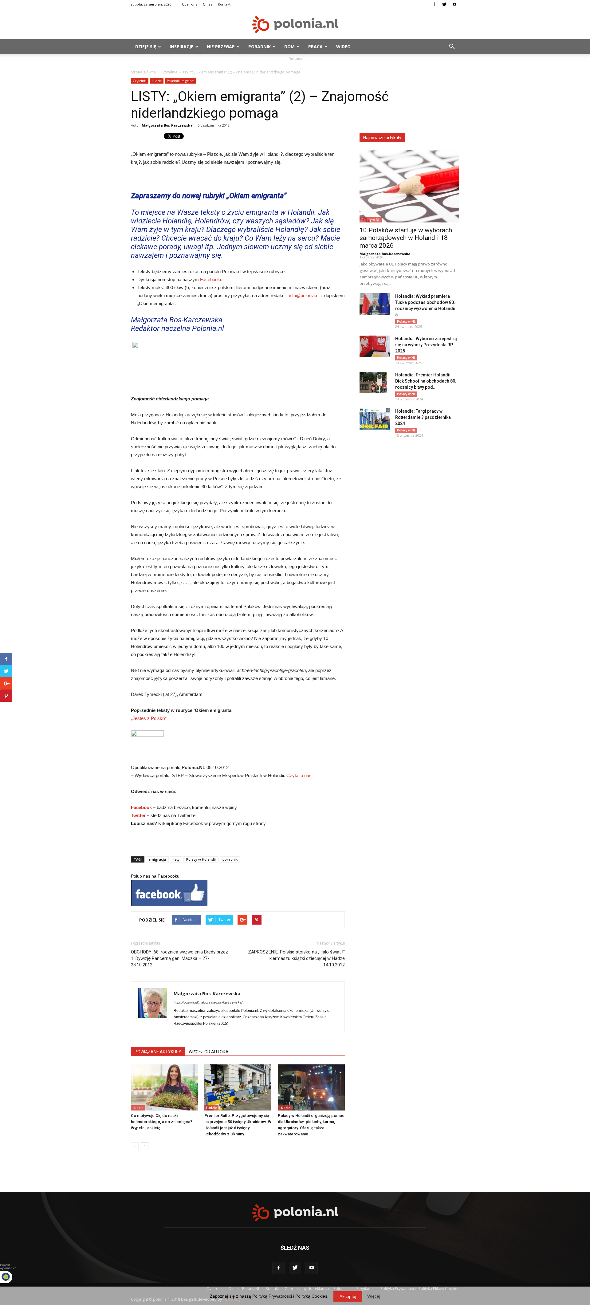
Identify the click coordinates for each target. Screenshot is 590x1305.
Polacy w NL (370, 220)
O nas (207, 4)
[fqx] (11, 1277)
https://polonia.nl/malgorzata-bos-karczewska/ (208, 1002)
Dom (289, 46)
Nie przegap (221, 46)
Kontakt (224, 4)
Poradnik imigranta (181, 81)
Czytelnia (169, 72)
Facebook (141, 807)
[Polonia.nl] (295, 24)
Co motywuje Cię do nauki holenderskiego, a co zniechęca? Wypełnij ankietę (161, 1121)
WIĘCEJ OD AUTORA (209, 1051)
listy (176, 859)
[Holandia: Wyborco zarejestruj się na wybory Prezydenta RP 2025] (375, 346)
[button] (451, 46)
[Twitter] (444, 4)
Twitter (138, 815)
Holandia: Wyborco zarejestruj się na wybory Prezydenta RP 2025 (426, 344)
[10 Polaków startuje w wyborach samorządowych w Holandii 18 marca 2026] (409, 186)
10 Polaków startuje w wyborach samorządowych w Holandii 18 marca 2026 (406, 237)
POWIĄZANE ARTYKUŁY (158, 1051)
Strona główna (143, 72)
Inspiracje (181, 46)
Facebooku (211, 279)
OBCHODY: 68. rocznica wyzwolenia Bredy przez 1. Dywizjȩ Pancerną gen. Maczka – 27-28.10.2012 (179, 958)
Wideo (343, 46)
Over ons (189, 4)
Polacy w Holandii (201, 859)
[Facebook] (434, 4)
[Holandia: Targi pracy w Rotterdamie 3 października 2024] (375, 419)
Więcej (373, 1296)
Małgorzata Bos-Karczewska (167, 125)
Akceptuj (348, 1296)
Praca (315, 46)
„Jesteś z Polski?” (149, 718)
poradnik (230, 859)
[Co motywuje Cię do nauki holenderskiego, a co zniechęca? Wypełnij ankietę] (164, 1087)
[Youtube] (454, 4)
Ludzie (157, 81)
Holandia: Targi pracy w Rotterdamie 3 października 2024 (423, 417)
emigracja (157, 859)
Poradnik (259, 46)
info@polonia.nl (304, 295)
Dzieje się (145, 46)
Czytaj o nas (299, 775)
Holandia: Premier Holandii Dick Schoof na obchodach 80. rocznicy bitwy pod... (425, 381)
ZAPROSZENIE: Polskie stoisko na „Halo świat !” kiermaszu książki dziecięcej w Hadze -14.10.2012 (296, 958)
